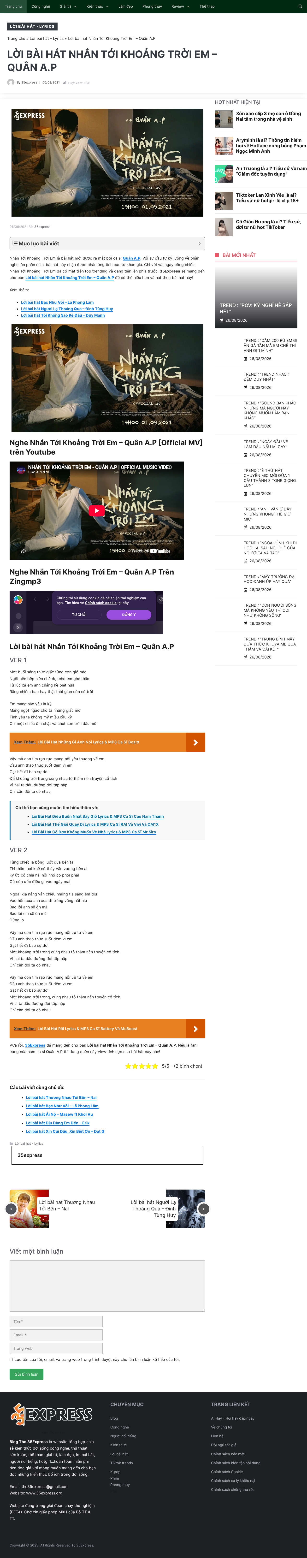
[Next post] (204, 1209)
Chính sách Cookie (227, 1471)
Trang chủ (13, 6)
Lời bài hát (119, 1454)
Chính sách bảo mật (227, 1454)
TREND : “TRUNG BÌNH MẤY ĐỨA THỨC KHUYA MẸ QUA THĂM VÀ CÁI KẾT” (270, 644)
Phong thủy (152, 6)
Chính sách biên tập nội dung (235, 1463)
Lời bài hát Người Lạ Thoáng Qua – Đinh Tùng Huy (67, 308)
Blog (114, 1418)
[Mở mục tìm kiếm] (300, 6)
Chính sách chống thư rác (232, 1489)
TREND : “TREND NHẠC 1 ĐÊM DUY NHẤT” (266, 377)
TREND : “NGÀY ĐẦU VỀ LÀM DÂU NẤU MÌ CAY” (266, 444)
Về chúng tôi (221, 1427)
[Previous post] (11, 1209)
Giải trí (65, 6)
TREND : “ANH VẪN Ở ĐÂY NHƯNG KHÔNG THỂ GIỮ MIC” (268, 514)
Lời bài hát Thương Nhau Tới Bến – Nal (61, 1097)
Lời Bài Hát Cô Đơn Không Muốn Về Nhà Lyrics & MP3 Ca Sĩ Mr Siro (94, 831)
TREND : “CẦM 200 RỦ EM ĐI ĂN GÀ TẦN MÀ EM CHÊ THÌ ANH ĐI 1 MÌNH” (270, 345)
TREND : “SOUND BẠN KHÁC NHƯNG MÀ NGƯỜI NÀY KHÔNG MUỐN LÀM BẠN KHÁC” (270, 410)
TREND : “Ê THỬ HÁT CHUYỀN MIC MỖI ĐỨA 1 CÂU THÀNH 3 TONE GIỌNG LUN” (270, 478)
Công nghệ (40, 6)
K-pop (115, 1471)
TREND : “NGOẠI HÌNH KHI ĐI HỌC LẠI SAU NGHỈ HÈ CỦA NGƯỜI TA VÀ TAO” (270, 547)
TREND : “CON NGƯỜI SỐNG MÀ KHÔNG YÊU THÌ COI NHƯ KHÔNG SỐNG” (270, 610)
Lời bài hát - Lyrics (32, 26)
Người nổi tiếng (123, 1436)
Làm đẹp (125, 6)
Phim (114, 1478)
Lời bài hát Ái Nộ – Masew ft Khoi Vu (59, 1114)
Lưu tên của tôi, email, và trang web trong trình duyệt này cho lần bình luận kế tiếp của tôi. (97, 1359)
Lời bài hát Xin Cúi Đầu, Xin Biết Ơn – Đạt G (65, 1131)
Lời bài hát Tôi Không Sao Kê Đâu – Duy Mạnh (63, 315)
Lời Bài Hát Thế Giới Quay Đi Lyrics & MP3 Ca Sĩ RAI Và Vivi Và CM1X (95, 824)
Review (177, 6)
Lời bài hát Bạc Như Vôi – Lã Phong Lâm (57, 302)
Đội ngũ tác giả (223, 1445)
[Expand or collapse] (200, 244)
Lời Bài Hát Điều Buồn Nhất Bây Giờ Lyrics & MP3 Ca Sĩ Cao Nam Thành (98, 816)
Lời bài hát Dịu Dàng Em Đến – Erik (57, 1122)
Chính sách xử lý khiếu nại (233, 1480)
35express (29, 82)
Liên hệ (217, 1436)
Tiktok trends (121, 1463)
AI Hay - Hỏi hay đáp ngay (232, 1418)
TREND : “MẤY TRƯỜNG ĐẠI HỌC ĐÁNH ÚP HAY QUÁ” (269, 579)
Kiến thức (95, 6)
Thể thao (207, 6)
